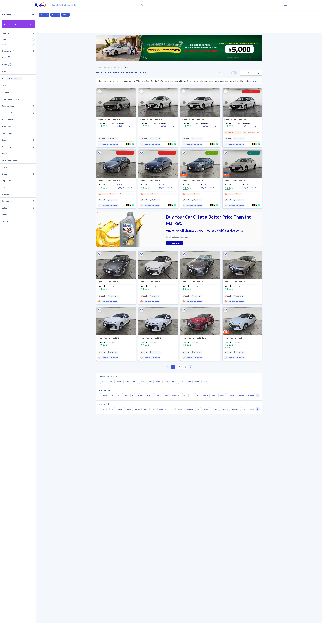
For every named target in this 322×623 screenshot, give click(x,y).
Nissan (119, 409)
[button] (251, 73)
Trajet (222, 395)
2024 (64, 15)
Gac (145, 409)
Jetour (206, 409)
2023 (119, 382)
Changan (190, 409)
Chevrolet (162, 409)
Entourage (175, 395)
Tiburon (251, 395)
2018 (158, 382)
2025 (111, 382)
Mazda (137, 409)
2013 (197, 382)
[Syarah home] (40, 4)
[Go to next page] (190, 366)
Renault (235, 409)
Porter (205, 395)
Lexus (180, 409)
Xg (112, 395)
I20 (191, 395)
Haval (153, 409)
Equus (126, 395)
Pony (214, 395)
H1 (133, 395)
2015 (181, 382)
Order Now (174, 243)
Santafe (104, 395)
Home (98, 68)
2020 (142, 382)
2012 (205, 382)
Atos (157, 395)
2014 (189, 382)
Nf (118, 395)
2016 (173, 382)
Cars (104, 68)
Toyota (104, 409)
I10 (185, 395)
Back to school (11, 24)
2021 (134, 382)
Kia (112, 409)
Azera (165, 395)
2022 (127, 382)
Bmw (243, 409)
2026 (103, 382)
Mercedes (224, 409)
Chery (214, 409)
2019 (150, 382)
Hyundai (43, 15)
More (255, 81)
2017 (166, 382)
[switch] (234, 72)
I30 (198, 395)
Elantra (148, 395)
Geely (252, 409)
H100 (140, 395)
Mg (198, 409)
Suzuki (128, 409)
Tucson (241, 395)
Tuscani (231, 395)
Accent (54, 15)
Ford (172, 409)
